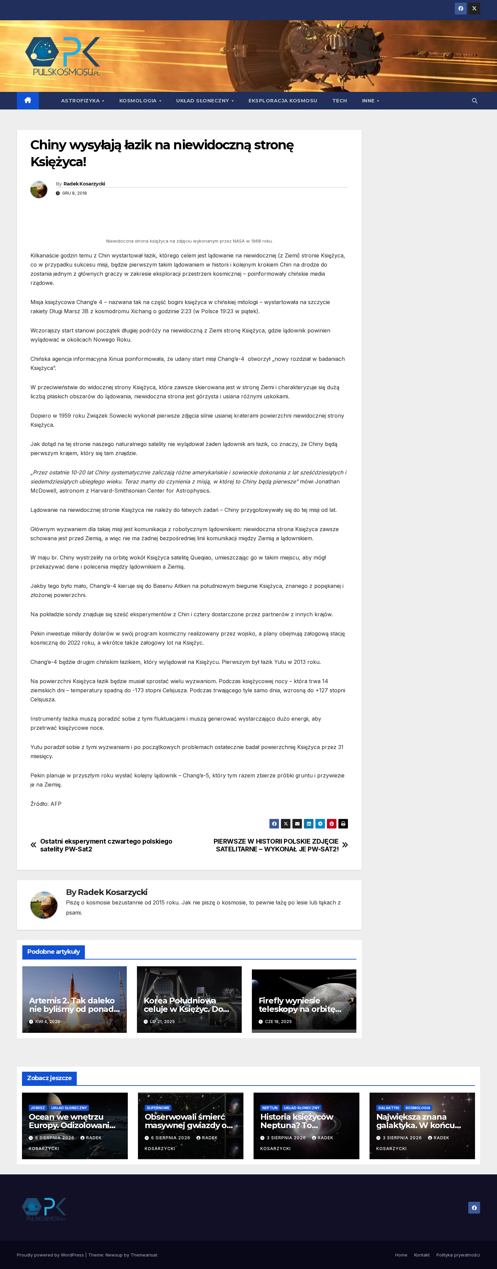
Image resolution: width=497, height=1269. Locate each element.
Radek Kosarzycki (84, 184)
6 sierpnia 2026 (55, 1137)
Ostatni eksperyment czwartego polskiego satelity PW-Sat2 (106, 845)
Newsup (114, 1255)
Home (401, 1255)
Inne (369, 101)
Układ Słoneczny (203, 101)
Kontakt (422, 1255)
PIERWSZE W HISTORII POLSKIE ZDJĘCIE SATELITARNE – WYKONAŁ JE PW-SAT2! (276, 845)
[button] (474, 100)
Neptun (270, 1108)
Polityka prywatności (458, 1255)
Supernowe (158, 1108)
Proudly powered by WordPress (51, 1255)
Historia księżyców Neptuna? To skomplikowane (296, 1125)
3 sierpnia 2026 (287, 1137)
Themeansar (144, 1255)
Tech (339, 101)
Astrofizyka (81, 101)
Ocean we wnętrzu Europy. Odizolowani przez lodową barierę (70, 1125)
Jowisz (38, 1108)
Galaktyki (388, 1108)
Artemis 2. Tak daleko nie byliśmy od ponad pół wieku (72, 1009)
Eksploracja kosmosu (283, 101)
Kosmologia (139, 101)
